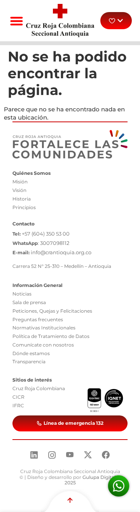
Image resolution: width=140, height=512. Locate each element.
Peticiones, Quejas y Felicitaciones (52, 311)
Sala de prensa (29, 302)
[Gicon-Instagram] (52, 455)
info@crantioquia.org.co (61, 252)
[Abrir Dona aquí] (120, 20)
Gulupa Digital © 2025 (93, 480)
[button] (16, 21)
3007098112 (54, 243)
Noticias (22, 294)
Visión (19, 190)
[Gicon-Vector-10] (70, 455)
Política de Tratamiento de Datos (50, 336)
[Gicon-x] (88, 455)
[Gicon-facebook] (106, 455)
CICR (18, 397)
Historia (21, 199)
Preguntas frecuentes (37, 319)
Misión (20, 182)
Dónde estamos (31, 353)
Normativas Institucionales (43, 328)
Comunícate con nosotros (43, 345)
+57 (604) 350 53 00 (46, 233)
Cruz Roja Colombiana (38, 388)
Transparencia (29, 361)
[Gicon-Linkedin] (34, 455)
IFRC (18, 405)
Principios (24, 207)
